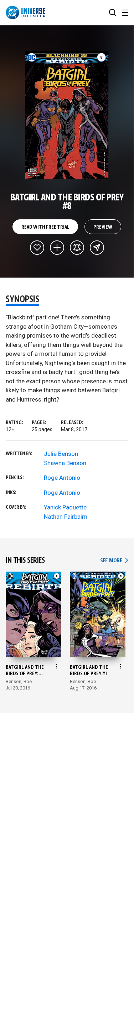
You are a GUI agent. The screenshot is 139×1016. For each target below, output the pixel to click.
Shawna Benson (65, 463)
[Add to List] (57, 247)
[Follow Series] (77, 247)
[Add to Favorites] (37, 247)
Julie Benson (61, 453)
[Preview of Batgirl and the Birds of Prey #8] (67, 115)
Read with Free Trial (45, 227)
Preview (102, 227)
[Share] (97, 247)
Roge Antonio (62, 477)
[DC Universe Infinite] (25, 12)
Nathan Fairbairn (65, 516)
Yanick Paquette (65, 507)
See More (114, 560)
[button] (112, 12)
